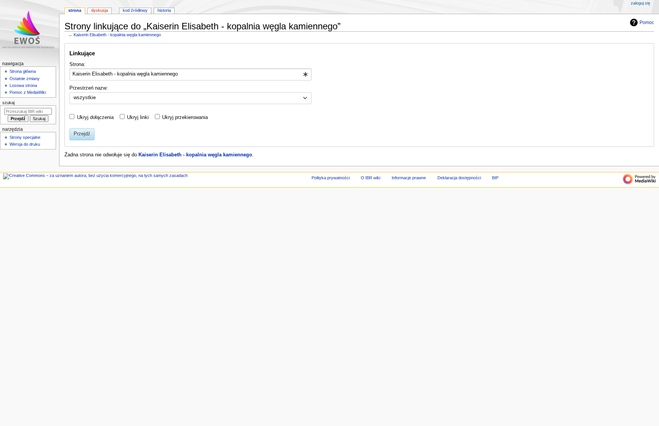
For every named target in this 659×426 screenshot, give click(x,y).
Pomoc (647, 22)
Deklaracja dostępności (459, 177)
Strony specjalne (25, 137)
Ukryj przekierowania (185, 117)
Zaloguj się (640, 3)
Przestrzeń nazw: (88, 88)
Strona (74, 10)
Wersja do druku (25, 144)
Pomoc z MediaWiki (28, 92)
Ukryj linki (138, 117)
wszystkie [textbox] (85, 97)
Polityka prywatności (331, 177)
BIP (495, 177)
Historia (164, 10)
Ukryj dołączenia (95, 117)
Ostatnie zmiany (25, 78)
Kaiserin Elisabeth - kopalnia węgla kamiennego (117, 34)
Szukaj (8, 102)
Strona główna (23, 71)
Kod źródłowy (135, 10)
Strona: (77, 64)
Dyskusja (99, 10)
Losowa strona (23, 85)
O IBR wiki (370, 177)
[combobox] (190, 74)
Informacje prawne (409, 177)
